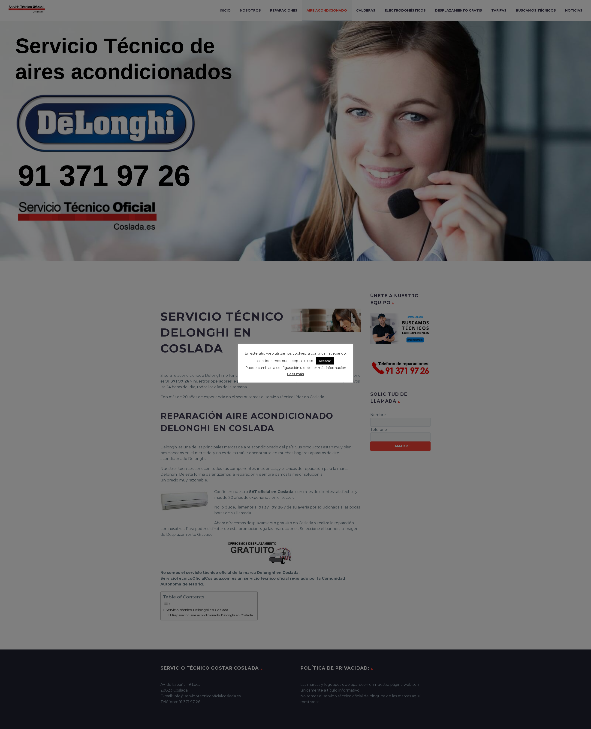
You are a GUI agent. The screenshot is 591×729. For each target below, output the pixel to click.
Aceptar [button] (325, 361)
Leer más (295, 374)
